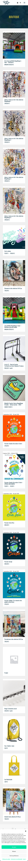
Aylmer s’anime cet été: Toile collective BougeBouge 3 (13, 178)
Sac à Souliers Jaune (9, 746)
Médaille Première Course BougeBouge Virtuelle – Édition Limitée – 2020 (13, 404)
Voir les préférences (14, 855)
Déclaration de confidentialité (16, 859)
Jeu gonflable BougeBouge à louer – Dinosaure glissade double (12, 326)
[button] (25, 831)
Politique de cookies (6, 859)
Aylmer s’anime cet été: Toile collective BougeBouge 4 (13, 216)
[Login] (16, 2)
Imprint (24, 859)
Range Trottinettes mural (10, 709)
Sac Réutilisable (8, 779)
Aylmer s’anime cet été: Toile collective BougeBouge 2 (13, 139)
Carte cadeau (7, 251)
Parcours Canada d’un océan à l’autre (13, 444)
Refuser (14, 851)
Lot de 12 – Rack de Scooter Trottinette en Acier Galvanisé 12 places (14, 365)
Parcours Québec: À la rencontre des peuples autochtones (13, 601)
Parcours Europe (8, 562)
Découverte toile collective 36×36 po (13, 288)
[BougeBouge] (6, 3)
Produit (6, 673)
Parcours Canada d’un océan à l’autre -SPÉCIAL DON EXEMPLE (13, 483)
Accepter (14, 847)
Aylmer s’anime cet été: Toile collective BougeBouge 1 (13, 100)
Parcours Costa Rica (9, 523)
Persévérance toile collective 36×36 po (13, 639)
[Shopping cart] (19, 2)
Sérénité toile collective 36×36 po (12, 817)
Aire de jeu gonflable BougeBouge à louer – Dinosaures (12, 61)
